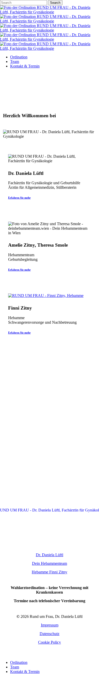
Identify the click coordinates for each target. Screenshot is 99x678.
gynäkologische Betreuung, (49, 400)
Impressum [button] (49, 625)
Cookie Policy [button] (49, 642)
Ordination (18, 662)
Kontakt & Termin (25, 671)
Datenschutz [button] (49, 634)
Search (55, 3)
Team (14, 667)
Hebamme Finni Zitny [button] (49, 572)
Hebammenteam (37, 409)
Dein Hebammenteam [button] (49, 563)
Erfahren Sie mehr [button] (19, 197)
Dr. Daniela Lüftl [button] (49, 555)
